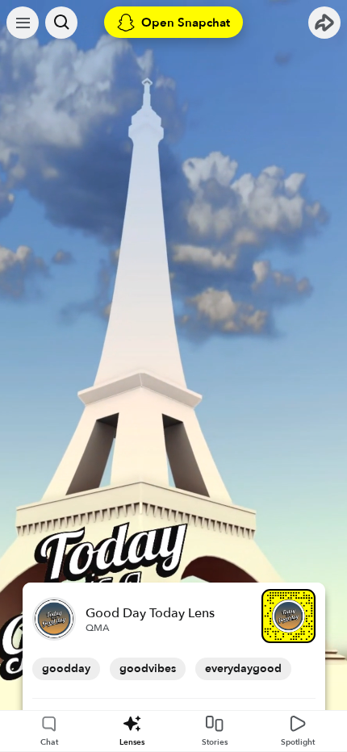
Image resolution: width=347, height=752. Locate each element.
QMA (98, 627)
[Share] (324, 22)
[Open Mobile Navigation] (22, 22)
